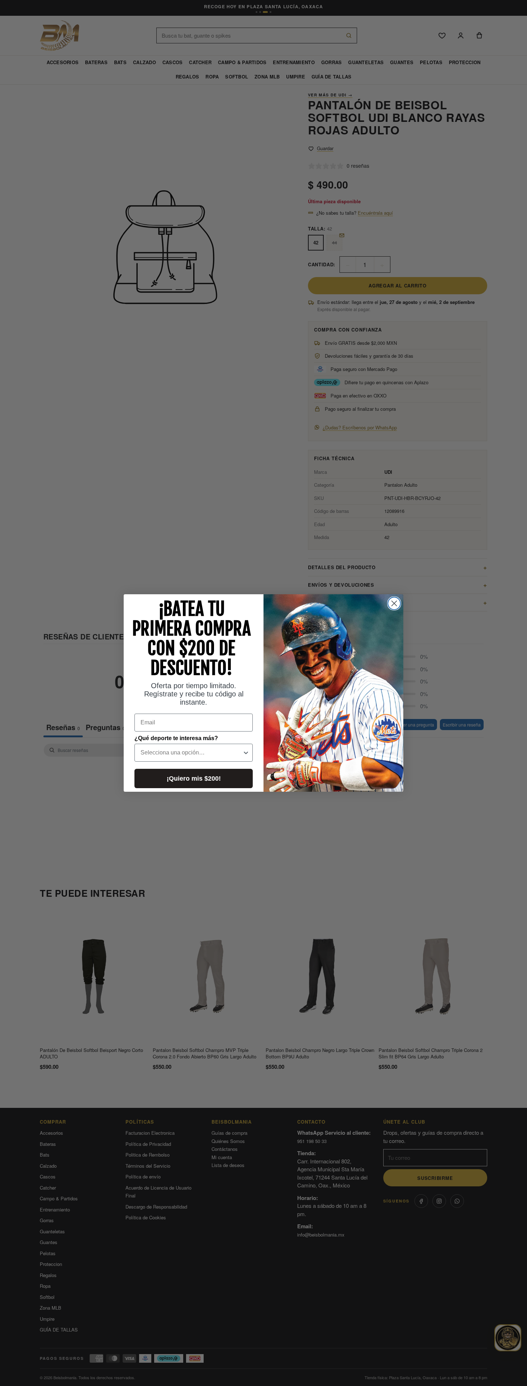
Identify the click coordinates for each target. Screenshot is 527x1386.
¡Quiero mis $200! (194, 778)
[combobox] (191, 752)
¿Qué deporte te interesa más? (176, 738)
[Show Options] (246, 752)
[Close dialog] (394, 603)
